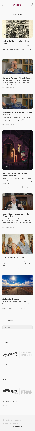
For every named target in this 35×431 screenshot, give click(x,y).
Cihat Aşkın (9, 207)
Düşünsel (6, 34)
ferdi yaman (5, 53)
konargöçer (4, 308)
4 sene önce (10, 53)
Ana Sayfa (15, 14)
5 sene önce (5, 87)
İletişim (15, 423)
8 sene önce (13, 268)
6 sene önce (13, 187)
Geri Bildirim (7, 423)
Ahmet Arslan (10, 71)
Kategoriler (18, 420)
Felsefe (6, 166)
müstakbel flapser (6, 187)
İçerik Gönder (7, 420)
